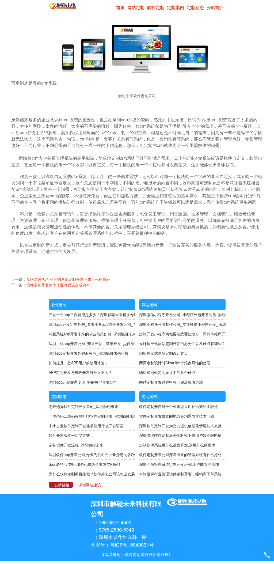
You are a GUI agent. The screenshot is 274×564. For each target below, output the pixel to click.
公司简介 (215, 7)
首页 (120, 7)
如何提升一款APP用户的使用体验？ (78, 362)
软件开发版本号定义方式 (69, 435)
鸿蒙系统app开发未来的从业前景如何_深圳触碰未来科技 (92, 333)
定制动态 (195, 7)
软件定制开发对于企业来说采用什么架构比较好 (178, 406)
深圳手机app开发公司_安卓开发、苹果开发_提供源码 (92, 343)
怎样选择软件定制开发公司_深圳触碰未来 (83, 406)
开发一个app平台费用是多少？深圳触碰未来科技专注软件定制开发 (92, 314)
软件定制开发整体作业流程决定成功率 (58, 284)
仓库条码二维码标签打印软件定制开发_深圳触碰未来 (92, 416)
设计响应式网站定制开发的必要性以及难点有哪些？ (182, 343)
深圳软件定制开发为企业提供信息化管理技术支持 (180, 425)
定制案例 (175, 7)
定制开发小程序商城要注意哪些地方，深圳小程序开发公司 (182, 333)
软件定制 (155, 7)
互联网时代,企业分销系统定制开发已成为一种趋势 (68, 279)
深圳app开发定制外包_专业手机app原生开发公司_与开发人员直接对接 (92, 324)
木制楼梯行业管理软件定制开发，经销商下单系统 (180, 473)
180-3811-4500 (115, 522)
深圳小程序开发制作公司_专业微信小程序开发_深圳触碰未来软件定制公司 (182, 324)
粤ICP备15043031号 (132, 544)
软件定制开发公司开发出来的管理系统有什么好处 (180, 454)
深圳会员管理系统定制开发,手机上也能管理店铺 (179, 464)
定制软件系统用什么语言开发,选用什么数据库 (177, 445)
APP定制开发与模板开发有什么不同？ (80, 372)
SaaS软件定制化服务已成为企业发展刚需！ (85, 464)
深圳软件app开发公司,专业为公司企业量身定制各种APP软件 (92, 454)
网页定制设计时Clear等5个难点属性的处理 (174, 362)
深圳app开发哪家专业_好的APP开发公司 (83, 382)
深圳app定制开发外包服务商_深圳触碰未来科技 (88, 353)
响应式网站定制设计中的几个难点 (167, 372)
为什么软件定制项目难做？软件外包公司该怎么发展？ (92, 473)
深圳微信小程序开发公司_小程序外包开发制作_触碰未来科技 (182, 314)
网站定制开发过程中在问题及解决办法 (171, 382)
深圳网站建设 (89, 484)
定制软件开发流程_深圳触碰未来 (76, 445)
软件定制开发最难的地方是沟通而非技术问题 (176, 416)
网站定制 (135, 7)
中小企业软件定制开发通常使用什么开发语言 (86, 425)
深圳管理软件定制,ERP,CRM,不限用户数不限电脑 (180, 435)
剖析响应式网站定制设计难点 (163, 353)
